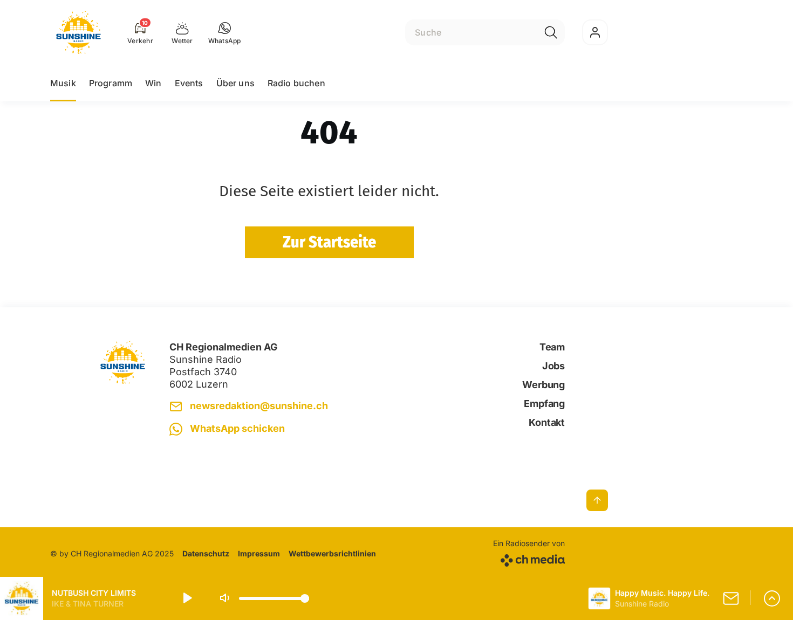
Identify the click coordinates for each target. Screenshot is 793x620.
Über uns (235, 83)
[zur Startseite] (78, 32)
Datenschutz (205, 553)
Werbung (543, 384)
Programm (110, 83)
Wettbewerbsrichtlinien (332, 553)
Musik (63, 83)
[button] (224, 32)
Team (552, 347)
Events (189, 83)
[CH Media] (529, 558)
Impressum (259, 553)
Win (153, 83)
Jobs (553, 365)
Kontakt (547, 422)
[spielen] (186, 598)
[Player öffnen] (772, 598)
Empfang (544, 403)
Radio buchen (296, 83)
